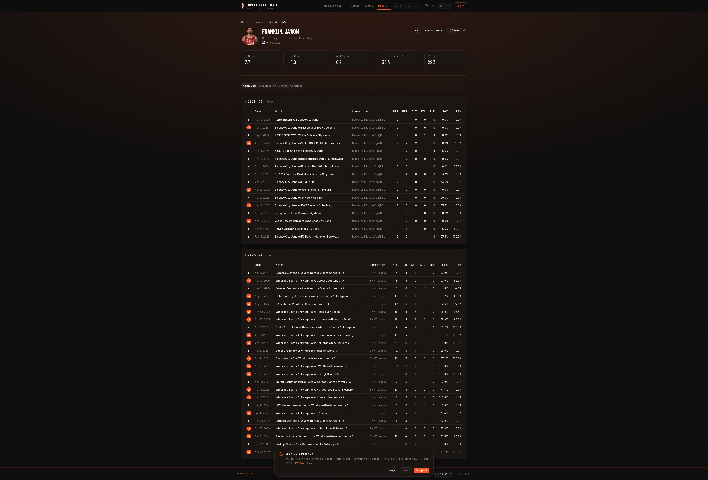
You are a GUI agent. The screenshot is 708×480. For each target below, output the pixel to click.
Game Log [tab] (249, 85)
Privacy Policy (303, 463)
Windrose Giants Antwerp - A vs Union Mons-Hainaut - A (311, 428)
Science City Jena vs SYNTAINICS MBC (299, 197)
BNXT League (378, 272)
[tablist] (273, 85)
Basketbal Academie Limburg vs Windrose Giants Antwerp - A (314, 436)
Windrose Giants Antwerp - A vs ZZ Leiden (302, 413)
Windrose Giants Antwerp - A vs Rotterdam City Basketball (313, 342)
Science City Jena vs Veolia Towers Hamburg (303, 189)
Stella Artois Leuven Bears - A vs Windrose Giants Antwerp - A (315, 327)
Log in (460, 5)
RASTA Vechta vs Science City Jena (297, 228)
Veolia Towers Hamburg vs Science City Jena (303, 220)
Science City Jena (273, 38)
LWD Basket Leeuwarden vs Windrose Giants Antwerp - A (312, 405)
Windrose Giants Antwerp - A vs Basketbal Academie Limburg (314, 335)
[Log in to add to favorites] (465, 30)
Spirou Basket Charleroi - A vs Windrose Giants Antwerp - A (313, 381)
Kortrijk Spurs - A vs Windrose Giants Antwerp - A (307, 444)
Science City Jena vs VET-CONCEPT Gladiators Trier (307, 143)
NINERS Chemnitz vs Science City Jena (299, 150)
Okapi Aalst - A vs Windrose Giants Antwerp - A (305, 358)
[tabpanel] (354, 277)
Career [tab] (283, 85)
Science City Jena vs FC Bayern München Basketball (307, 236)
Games (355, 5)
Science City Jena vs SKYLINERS (295, 181)
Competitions (332, 5)
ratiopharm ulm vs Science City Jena (298, 213)
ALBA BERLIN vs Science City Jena (296, 119)
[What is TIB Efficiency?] (403, 55)
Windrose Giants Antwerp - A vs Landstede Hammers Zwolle (314, 319)
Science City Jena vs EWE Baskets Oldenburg (303, 205)
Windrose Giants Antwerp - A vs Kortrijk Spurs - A (307, 374)
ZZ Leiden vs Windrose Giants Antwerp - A (302, 304)
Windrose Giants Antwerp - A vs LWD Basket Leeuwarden (312, 366)
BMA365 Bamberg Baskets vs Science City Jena (304, 174)
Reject (405, 470)
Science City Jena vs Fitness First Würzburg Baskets (308, 166)
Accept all (421, 470)
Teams (369, 5)
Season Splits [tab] (267, 85)
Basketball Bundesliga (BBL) (303, 38)
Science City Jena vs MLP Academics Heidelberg (305, 127)
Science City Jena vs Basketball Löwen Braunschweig (309, 158)
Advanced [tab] (296, 85)
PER (432, 56)
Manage (391, 470)
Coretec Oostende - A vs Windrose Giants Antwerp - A (310, 272)
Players (258, 22)
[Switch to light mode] (433, 6)
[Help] (426, 6)
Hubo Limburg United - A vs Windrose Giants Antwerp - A (312, 296)
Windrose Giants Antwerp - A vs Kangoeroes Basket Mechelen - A (317, 389)
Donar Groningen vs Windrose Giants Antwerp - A (307, 350)
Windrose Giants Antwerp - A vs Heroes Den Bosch (308, 311)
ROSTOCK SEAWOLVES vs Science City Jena (302, 135)
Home (244, 22)
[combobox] (444, 6)
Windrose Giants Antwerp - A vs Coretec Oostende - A (310, 280)
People (382, 5)
